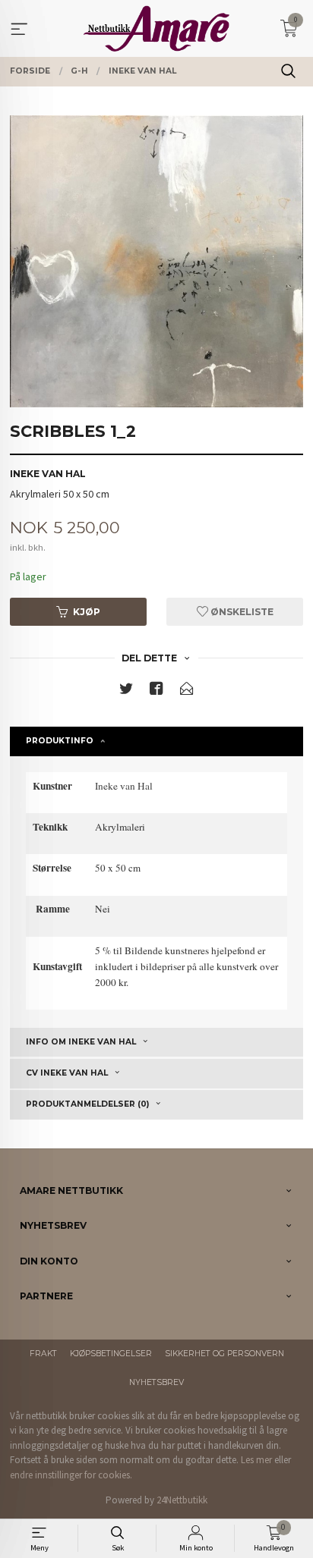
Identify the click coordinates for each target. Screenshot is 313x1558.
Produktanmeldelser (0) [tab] (87, 1104)
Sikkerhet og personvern (224, 1354)
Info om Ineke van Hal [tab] (81, 1042)
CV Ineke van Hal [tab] (67, 1073)
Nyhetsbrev (156, 1382)
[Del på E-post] (187, 691)
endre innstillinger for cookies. (71, 1474)
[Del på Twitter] (126, 691)
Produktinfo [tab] (59, 741)
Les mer (256, 1459)
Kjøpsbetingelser (111, 1354)
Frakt (43, 1354)
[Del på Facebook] (156, 691)
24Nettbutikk (181, 1500)
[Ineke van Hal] (156, 261)
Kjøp (86, 611)
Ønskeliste (240, 611)
